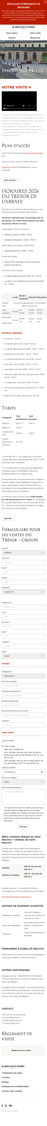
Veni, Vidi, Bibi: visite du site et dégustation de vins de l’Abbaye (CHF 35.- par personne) (23, 762)
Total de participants (11, 691)
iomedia (14, 1111)
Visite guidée (9, 746)
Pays (4, 652)
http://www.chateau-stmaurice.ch (16, 897)
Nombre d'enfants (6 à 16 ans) (15, 711)
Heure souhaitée (9, 778)
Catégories (7, 672)
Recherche (35, 38)
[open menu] (43, 27)
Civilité (5, 548)
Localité (5, 642)
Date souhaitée (9, 768)
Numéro (6, 622)
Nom (4, 568)
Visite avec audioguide (14, 749)
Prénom (6, 558)
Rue (4, 612)
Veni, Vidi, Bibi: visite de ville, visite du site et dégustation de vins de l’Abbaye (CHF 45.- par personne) (23, 755)
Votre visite (35, 33)
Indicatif (6, 588)
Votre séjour (12, 33)
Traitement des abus (12, 1073)
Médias (5, 1082)
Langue (5, 721)
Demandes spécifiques (12, 787)
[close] (45, 2)
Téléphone (7, 603)
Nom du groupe (9, 681)
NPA (4, 632)
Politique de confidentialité (15, 1086)
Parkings (5, 167)
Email (4, 578)
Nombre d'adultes (10, 701)
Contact (12, 38)
